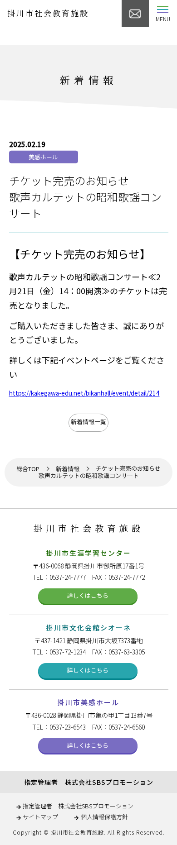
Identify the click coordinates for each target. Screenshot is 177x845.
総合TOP (27, 469)
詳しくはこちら (87, 595)
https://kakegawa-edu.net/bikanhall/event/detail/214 (84, 392)
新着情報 (67, 469)
